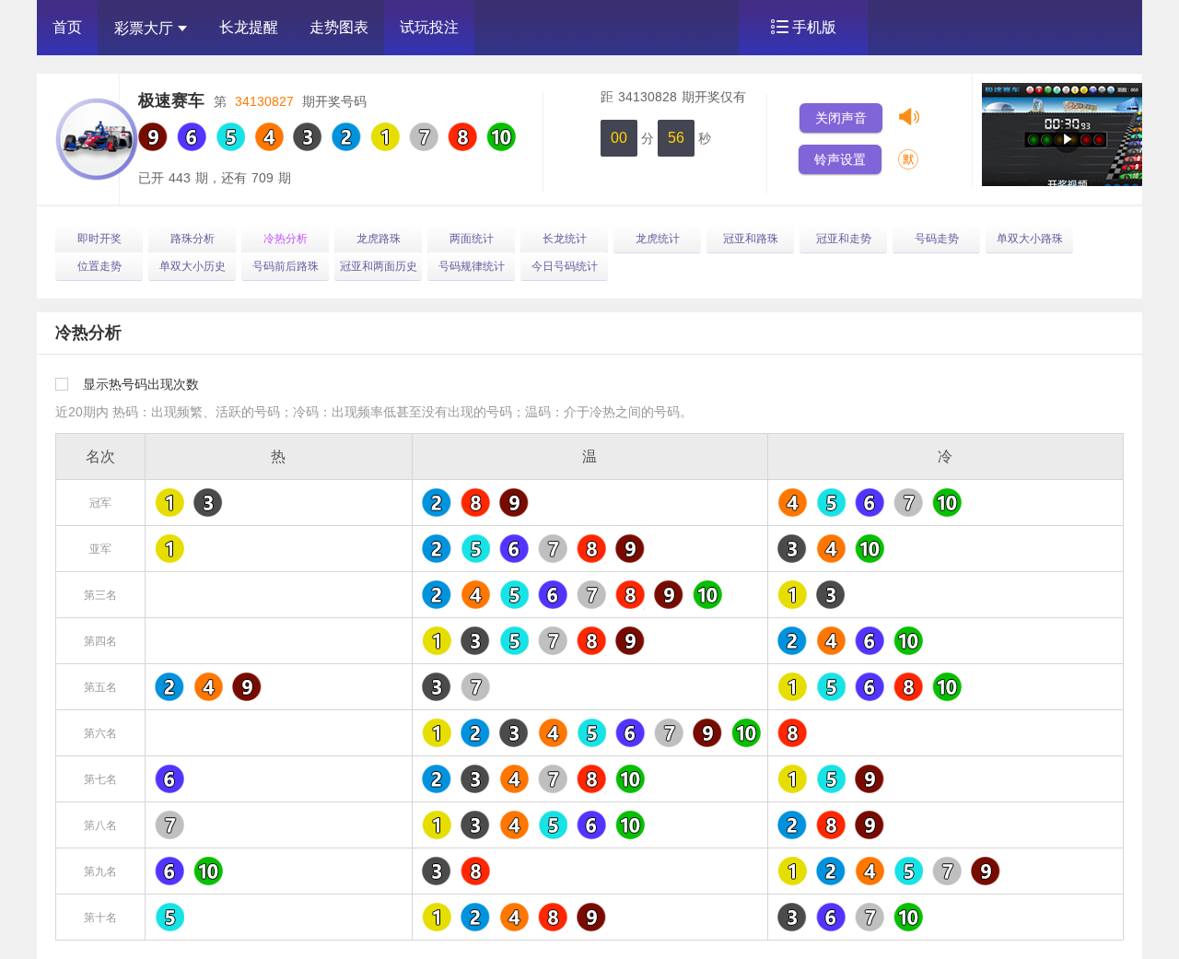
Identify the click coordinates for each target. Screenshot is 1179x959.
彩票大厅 (143, 28)
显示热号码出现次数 (141, 384)
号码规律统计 (471, 266)
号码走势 (937, 238)
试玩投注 (429, 27)
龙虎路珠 (378, 238)
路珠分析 (192, 238)
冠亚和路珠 (750, 238)
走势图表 (338, 27)
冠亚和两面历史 (378, 266)
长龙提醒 (248, 27)
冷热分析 (285, 238)
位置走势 (99, 266)
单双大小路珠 (1030, 238)
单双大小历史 (192, 266)
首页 (67, 27)
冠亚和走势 (843, 238)
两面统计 (471, 238)
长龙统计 (565, 238)
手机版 (814, 27)
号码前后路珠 (285, 266)
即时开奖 (99, 238)
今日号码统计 (564, 266)
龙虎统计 (658, 238)
